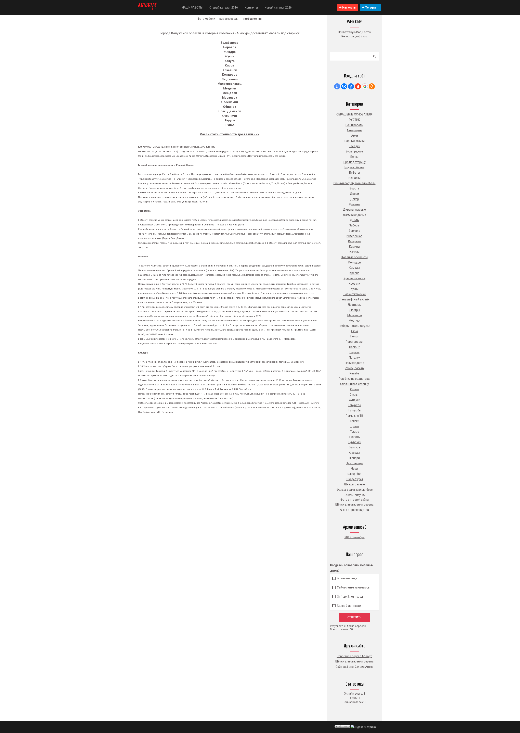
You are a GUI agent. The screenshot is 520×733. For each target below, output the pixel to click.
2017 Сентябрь (354, 537)
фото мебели (206, 18)
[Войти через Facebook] (351, 86)
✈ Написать (347, 7)
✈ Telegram (370, 7)
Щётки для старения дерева (354, 661)
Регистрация (350, 36)
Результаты (337, 626)
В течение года (347, 578)
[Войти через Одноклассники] (372, 86)
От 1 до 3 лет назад (350, 596)
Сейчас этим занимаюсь (353, 587)
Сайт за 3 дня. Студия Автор (355, 666)
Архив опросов (356, 626)
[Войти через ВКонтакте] (344, 86)
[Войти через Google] (365, 86)
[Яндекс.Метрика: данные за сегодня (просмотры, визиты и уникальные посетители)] (363, 727)
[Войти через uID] (337, 86)
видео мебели (228, 18)
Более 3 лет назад (349, 605)
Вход (364, 36)
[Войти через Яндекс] (358, 86)
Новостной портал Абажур (354, 656)
